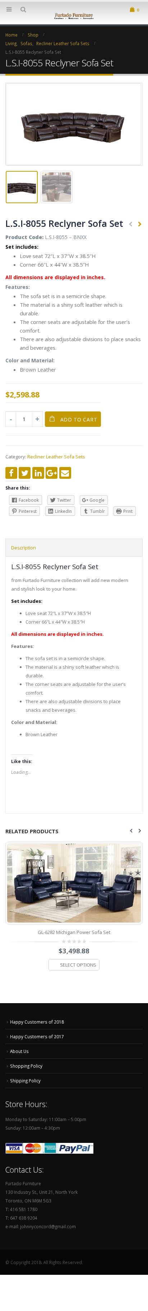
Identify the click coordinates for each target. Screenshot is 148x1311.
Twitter (25, 473)
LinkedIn (38, 473)
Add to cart (78, 419)
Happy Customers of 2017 (37, 1054)
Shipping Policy (25, 1098)
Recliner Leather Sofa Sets (56, 456)
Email (65, 473)
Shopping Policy (26, 1083)
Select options (78, 991)
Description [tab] (23, 547)
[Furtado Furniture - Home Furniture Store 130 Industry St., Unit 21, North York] (74, 15)
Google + (51, 473)
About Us (19, 1069)
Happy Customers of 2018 (37, 1039)
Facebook (11, 473)
